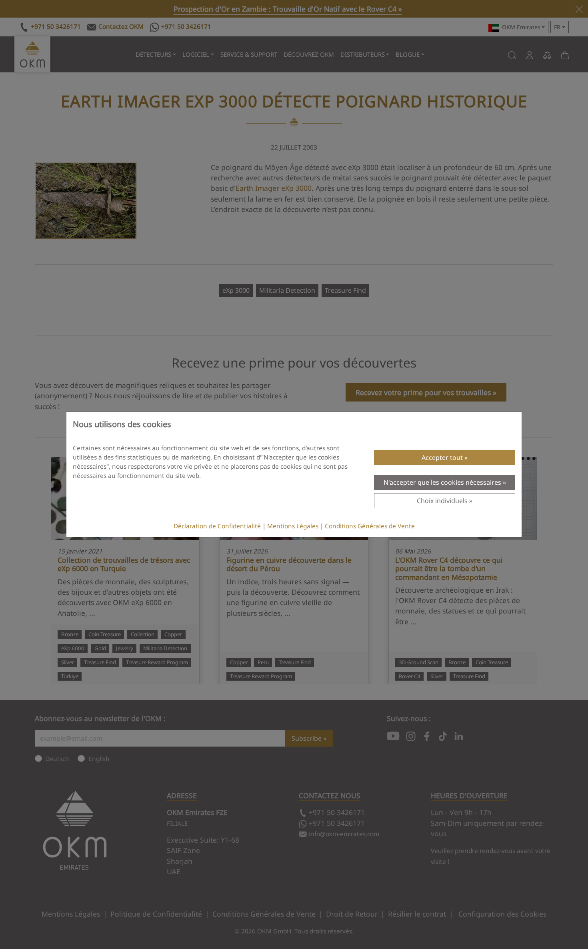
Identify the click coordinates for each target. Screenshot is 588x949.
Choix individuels (442, 500)
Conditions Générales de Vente (370, 526)
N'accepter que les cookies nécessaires (442, 482)
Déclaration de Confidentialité (217, 526)
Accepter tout (442, 457)
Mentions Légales (292, 526)
